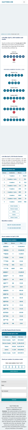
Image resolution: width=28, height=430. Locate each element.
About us (8, 407)
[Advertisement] (14, 19)
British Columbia (14, 206)
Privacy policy (14, 407)
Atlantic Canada (14, 217)
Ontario (14, 211)
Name (2, 385)
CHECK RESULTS (14, 371)
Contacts (20, 407)
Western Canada (14, 209)
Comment (14, 399)
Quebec (14, 214)
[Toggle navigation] (24, 2)
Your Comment (4, 391)
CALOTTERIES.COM (7, 2)
